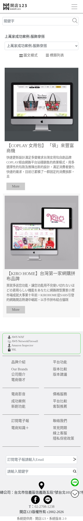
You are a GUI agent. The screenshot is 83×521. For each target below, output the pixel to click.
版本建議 (60, 374)
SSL (14, 349)
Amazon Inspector (22, 345)
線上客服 (60, 433)
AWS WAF (18, 337)
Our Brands (19, 369)
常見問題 (60, 428)
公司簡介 (18, 374)
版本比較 (60, 369)
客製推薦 (60, 406)
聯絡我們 (60, 421)
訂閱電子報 (20, 421)
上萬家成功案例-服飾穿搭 (25, 36)
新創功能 (18, 406)
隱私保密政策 (63, 438)
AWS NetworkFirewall (25, 341)
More (15, 186)
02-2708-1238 (44, 506)
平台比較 (60, 401)
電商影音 (18, 394)
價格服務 (60, 394)
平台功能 (60, 362)
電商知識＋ (20, 428)
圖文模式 (30, 55)
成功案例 (18, 401)
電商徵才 (18, 380)
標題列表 (57, 55)
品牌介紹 (18, 362)
